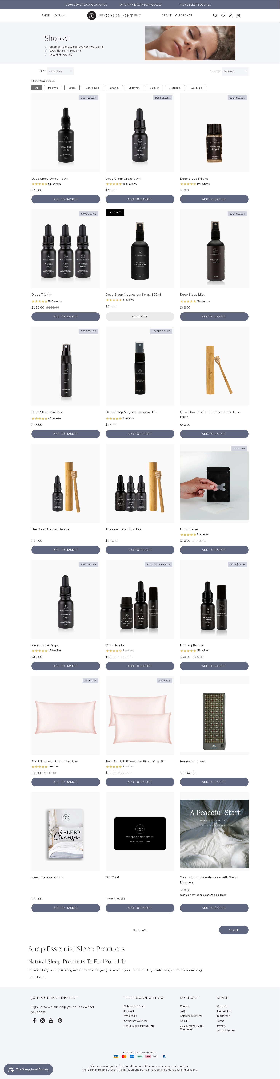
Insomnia (53, 87)
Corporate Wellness (136, 1020)
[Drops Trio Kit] (65, 248)
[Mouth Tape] (214, 483)
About (167, 15)
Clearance (183, 15)
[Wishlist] (223, 15)
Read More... (37, 977)
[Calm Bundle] (140, 599)
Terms (220, 1020)
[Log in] (231, 15)
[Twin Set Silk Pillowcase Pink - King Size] (140, 715)
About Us (185, 1020)
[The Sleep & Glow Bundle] (65, 483)
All (36, 87)
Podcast (129, 1011)
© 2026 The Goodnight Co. (140, 1052)
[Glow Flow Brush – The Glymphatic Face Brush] (214, 365)
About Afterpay (226, 1030)
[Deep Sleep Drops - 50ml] (65, 132)
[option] (85, 4)
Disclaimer (223, 1015)
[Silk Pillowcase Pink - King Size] (65, 715)
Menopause (92, 87)
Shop (46, 15)
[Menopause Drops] (65, 599)
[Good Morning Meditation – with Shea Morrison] (214, 831)
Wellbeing (196, 87)
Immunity (114, 87)
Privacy (221, 1025)
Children (154, 87)
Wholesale (130, 1015)
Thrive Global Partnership (139, 1025)
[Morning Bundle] (214, 599)
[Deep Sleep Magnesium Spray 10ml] (140, 365)
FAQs (183, 1011)
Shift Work (134, 87)
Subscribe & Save (134, 1006)
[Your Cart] (238, 15)
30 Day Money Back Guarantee (191, 1027)
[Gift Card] (140, 831)
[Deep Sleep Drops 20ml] (140, 132)
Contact (184, 1006)
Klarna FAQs (224, 1011)
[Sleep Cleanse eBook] (65, 831)
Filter (42, 71)
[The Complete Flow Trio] (140, 483)
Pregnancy (175, 87)
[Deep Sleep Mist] (214, 248)
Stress (72, 87)
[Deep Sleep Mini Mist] (65, 365)
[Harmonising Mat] (214, 715)
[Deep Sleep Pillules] (214, 132)
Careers (222, 1006)
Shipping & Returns (191, 1015)
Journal (60, 15)
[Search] (215, 15)
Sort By (215, 71)
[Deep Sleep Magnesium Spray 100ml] (140, 248)
